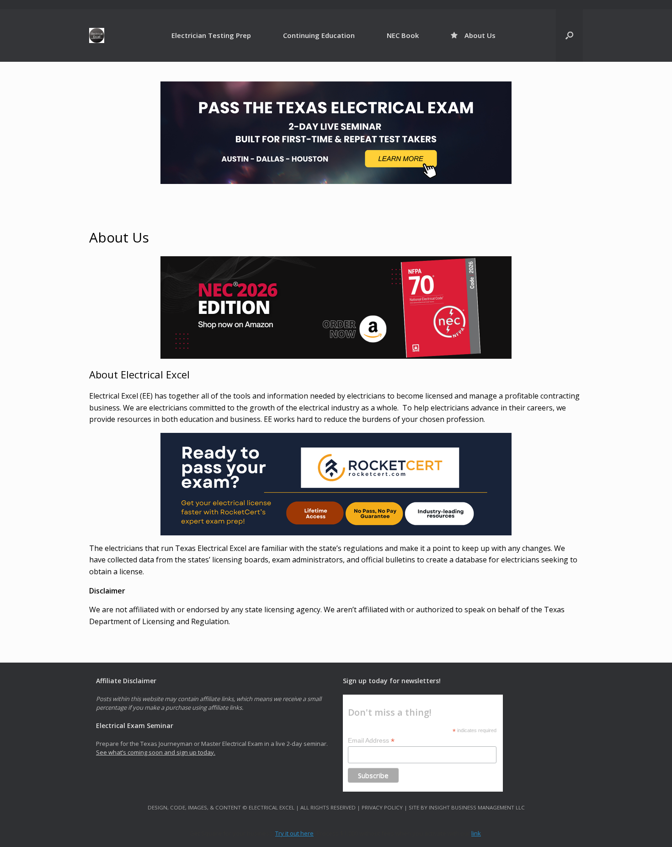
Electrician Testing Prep (211, 35)
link (476, 833)
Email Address (371, 740)
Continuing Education (319, 35)
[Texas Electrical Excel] (96, 35)
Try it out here (294, 833)
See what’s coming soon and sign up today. (155, 752)
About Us (480, 35)
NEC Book (403, 35)
